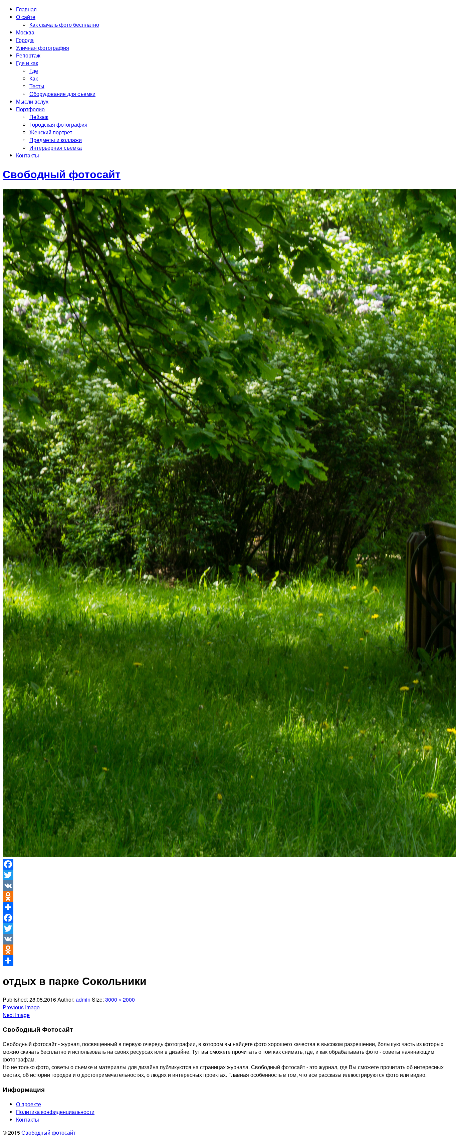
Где (33, 71)
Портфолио (30, 109)
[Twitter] (228, 875)
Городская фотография (58, 124)
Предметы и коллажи (55, 140)
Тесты (36, 86)
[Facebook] (228, 864)
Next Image (16, 1015)
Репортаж (28, 55)
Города (25, 40)
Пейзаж (38, 117)
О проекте (28, 1104)
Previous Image (21, 1007)
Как (33, 78)
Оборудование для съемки (62, 94)
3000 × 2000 (120, 999)
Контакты (27, 155)
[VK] (228, 885)
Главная (26, 9)
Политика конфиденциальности (55, 1112)
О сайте (25, 17)
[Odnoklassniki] (228, 896)
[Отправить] (228, 907)
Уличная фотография (42, 47)
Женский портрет (50, 132)
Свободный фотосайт (48, 1132)
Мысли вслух (32, 101)
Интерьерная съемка (55, 147)
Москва (25, 32)
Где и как (27, 63)
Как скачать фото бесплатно (64, 24)
